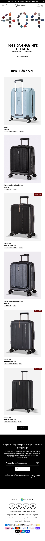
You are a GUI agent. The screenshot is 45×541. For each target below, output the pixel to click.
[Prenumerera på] (37, 463)
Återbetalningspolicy (24, 515)
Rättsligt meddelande (29, 511)
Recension (27, 521)
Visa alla (22, 428)
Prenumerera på (22, 469)
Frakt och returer (12, 518)
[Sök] (6, 5)
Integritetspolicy (11, 515)
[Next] (43, 1)
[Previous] (1, 1)
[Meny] (3, 5)
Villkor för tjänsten (15, 511)
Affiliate (35, 518)
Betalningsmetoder (25, 518)
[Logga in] (38, 5)
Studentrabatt (18, 521)
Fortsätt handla (22, 57)
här (34, 475)
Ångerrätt (35, 515)
